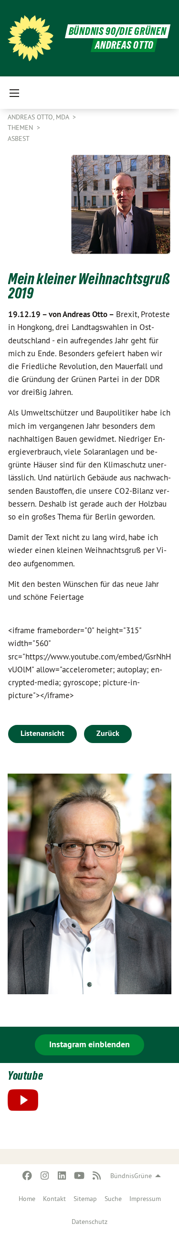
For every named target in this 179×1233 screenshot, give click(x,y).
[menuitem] (27, 1198)
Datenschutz (89, 1221)
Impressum (145, 1198)
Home (27, 1198)
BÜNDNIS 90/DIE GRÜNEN (118, 31)
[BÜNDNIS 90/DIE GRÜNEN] (30, 38)
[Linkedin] (62, 1175)
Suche (113, 1198)
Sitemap (85, 1198)
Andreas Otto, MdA (39, 117)
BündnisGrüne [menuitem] (131, 1175)
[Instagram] (45, 1175)
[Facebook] (27, 1175)
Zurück (107, 733)
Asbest (19, 138)
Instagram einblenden (89, 1044)
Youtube (25, 1075)
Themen (21, 127)
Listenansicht (42, 733)
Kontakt (54, 1198)
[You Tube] (79, 1175)
